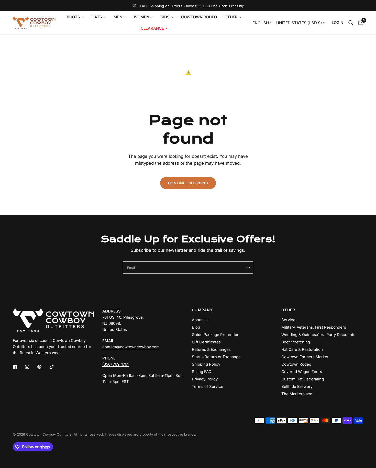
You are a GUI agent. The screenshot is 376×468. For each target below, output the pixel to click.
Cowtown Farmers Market (304, 356)
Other (231, 17)
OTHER (288, 310)
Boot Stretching (295, 342)
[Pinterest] (43, 367)
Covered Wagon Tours (301, 371)
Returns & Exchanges (211, 349)
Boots (73, 17)
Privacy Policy (205, 379)
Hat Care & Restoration (302, 349)
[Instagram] (30, 367)
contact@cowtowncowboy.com (131, 346)
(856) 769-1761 (115, 364)
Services (289, 319)
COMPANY (202, 310)
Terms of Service (207, 386)
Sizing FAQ (201, 371)
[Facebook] (18, 367)
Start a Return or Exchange (216, 356)
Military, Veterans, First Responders (313, 327)
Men (118, 17)
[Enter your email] (248, 267)
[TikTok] (55, 366)
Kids (165, 17)
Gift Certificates (206, 342)
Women (141, 17)
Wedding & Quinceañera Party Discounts (318, 334)
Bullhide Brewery (297, 386)
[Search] (351, 22)
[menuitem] (75, 17)
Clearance (152, 28)
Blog (196, 327)
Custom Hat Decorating (302, 379)
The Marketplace (296, 393)
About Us (200, 319)
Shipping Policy (206, 364)
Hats (97, 17)
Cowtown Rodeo (199, 17)
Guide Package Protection (215, 334)
